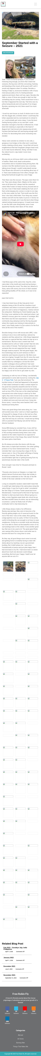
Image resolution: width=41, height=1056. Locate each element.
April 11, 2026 (9, 960)
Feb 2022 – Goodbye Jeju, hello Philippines (15, 948)
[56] (7, 1008)
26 (16, 1011)
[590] (34, 1008)
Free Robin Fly (20, 993)
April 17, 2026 (9, 951)
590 (33, 1011)
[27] (25, 1008)
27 (25, 1011)
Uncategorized (8, 52)
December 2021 (9, 966)
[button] (30, 4)
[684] (7, 1018)
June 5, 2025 (8, 969)
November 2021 (9, 975)
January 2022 (8, 957)
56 (7, 1011)
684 (7, 1021)
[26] (16, 1008)
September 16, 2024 (11, 978)
